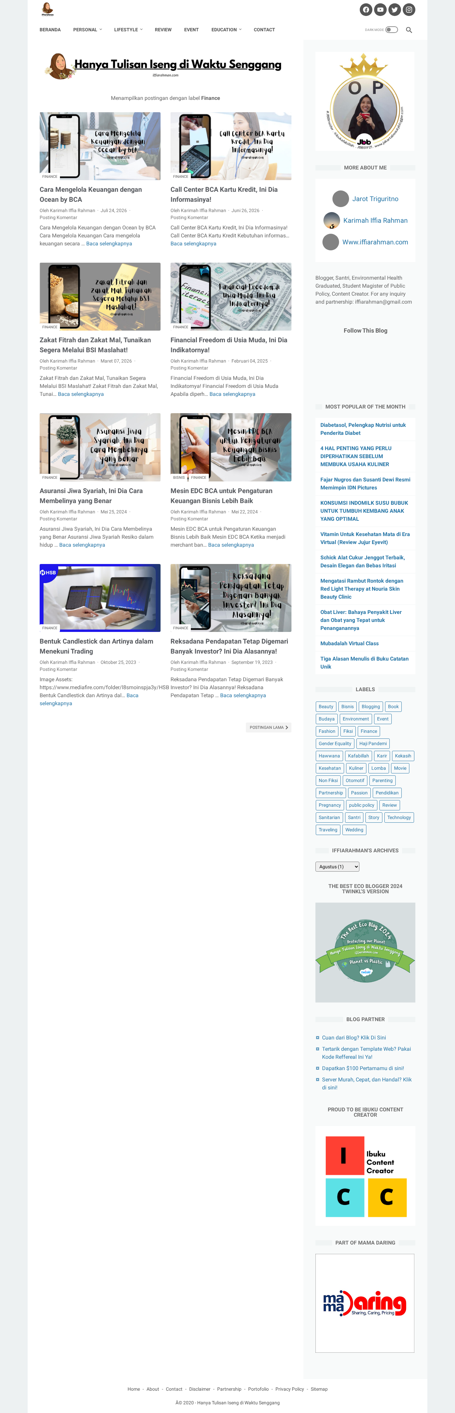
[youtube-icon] (379, 9)
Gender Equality (335, 743)
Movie (400, 768)
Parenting (382, 780)
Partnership (331, 792)
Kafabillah (358, 755)
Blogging (371, 706)
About (153, 1389)
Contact (264, 29)
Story (373, 817)
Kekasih (403, 755)
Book (393, 706)
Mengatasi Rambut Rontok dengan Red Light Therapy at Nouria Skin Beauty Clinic (361, 589)
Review (163, 29)
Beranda (50, 29)
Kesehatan (330, 768)
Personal (85, 29)
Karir (382, 755)
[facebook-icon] (365, 9)
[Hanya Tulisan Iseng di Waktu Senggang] (52, 9)
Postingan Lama (267, 727)
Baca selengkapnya (109, 243)
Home (134, 1389)
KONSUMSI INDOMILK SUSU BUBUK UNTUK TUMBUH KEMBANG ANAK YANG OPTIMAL (364, 511)
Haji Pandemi (373, 743)
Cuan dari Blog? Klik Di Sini (354, 1037)
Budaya (327, 718)
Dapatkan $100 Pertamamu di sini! (363, 1068)
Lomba (378, 768)
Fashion (327, 731)
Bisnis (179, 477)
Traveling (328, 829)
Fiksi (348, 731)
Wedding (354, 829)
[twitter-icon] (394, 9)
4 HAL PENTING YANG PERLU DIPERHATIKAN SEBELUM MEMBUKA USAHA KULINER (356, 456)
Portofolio (258, 1389)
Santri (354, 817)
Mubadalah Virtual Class (349, 643)
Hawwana (329, 755)
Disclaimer (200, 1389)
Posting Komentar (58, 217)
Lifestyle (126, 29)
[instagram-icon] (408, 9)
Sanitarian (329, 817)
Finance (49, 176)
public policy (361, 805)
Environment (356, 718)
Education (224, 29)
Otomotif (355, 780)
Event (191, 29)
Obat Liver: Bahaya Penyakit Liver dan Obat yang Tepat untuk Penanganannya (361, 620)
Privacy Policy (289, 1389)
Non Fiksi (328, 780)
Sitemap (319, 1389)
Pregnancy (330, 805)
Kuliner (356, 768)
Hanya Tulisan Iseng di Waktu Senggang (238, 1402)
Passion (359, 792)
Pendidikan (387, 792)
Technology (399, 817)
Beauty (326, 706)
